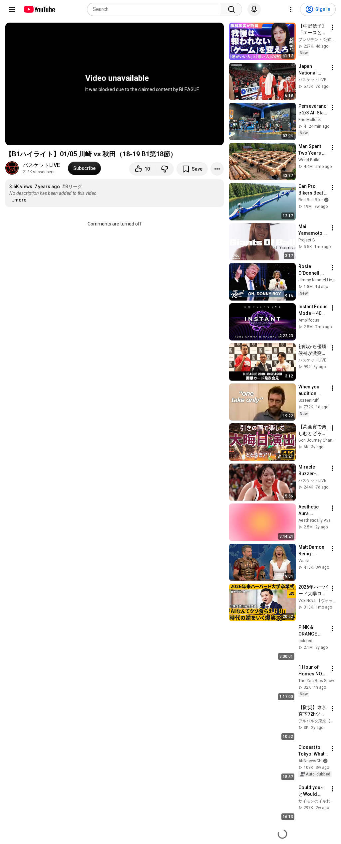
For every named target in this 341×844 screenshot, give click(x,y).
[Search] (231, 9)
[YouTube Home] (39, 9)
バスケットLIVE (41, 165)
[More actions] (217, 169)
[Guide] (12, 9)
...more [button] (18, 200)
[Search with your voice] (254, 9)
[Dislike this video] (164, 169)
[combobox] (156, 9)
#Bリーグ (72, 186)
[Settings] (291, 9)
